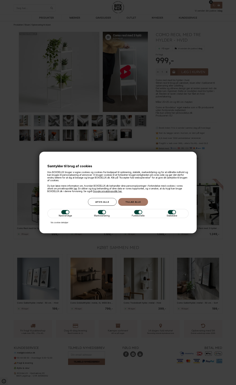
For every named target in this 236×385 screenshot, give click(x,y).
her (75, 188)
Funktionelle (138, 215)
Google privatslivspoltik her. (107, 191)
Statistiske (172, 215)
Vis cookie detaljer (59, 222)
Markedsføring (102, 215)
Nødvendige (65, 215)
